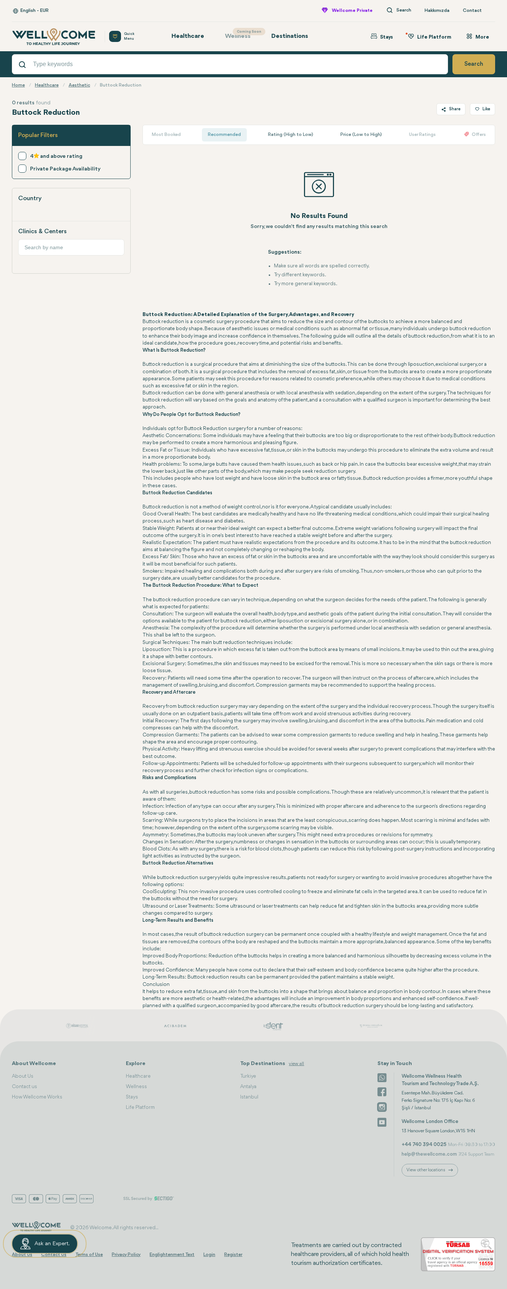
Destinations (289, 36)
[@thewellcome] (381, 1121)
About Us (22, 1076)
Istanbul (249, 1097)
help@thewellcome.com (429, 1154)
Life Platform (140, 1107)
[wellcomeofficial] (381, 1091)
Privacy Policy (126, 1254)
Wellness (241, 34)
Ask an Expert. (52, 1244)
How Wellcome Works (37, 1097)
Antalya (248, 1086)
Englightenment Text (172, 1254)
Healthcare (187, 36)
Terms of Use (89, 1254)
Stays (132, 1097)
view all (296, 1063)
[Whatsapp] (381, 1076)
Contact (472, 10)
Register (233, 1254)
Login (209, 1254)
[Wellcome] (54, 36)
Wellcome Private (352, 10)
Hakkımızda (437, 10)
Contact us (24, 1086)
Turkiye (248, 1076)
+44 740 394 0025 (424, 1144)
